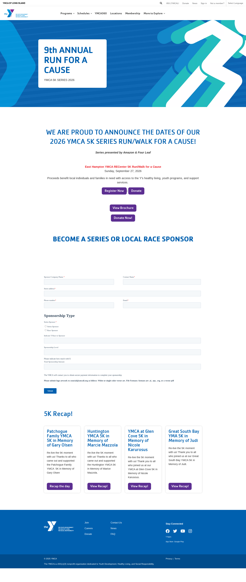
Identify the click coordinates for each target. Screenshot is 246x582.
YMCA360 (101, 13)
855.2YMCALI (172, 3)
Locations (116, 13)
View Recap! (99, 486)
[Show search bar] (161, 3)
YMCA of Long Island (14, 3)
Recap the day (60, 486)
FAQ (113, 534)
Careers (89, 528)
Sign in (204, 3)
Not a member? (217, 3)
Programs (67, 13)
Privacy (169, 558)
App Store (169, 542)
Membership (133, 13)
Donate (185, 3)
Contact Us (116, 522)
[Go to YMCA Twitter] (175, 532)
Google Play (179, 542)
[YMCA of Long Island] (19, 13)
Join (87, 522)
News (194, 3)
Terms (177, 558)
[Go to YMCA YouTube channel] (183, 532)
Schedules (84, 13)
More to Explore (154, 13)
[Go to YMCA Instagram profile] (190, 532)
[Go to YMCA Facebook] (168, 532)
